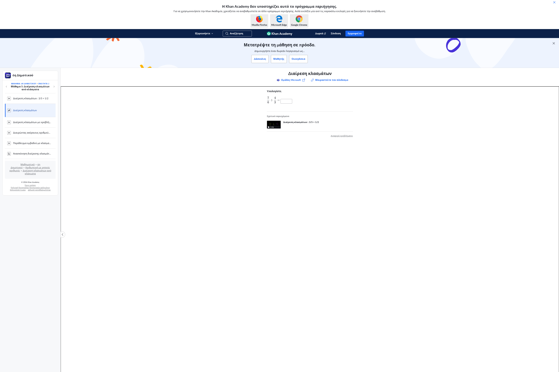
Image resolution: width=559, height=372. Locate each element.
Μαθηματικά (28, 164)
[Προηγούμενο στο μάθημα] (6, 86)
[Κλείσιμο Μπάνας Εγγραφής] (554, 43)
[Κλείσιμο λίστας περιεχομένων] (63, 234)
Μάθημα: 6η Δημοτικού (23, 84)
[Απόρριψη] (554, 2)
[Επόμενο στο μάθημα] (54, 86)
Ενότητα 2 (43, 84)
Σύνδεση (336, 33)
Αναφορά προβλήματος (342, 136)
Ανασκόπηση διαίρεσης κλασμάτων (32, 154)
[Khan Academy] (279, 33)
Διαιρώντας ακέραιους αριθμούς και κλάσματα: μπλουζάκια (32, 133)
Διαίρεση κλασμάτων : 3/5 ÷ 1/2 (30, 98)
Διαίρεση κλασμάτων (25, 110)
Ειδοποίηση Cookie (18, 190)
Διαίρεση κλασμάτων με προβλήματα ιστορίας (32, 122)
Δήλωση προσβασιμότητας (39, 190)
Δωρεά (319, 33)
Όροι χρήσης (30, 185)
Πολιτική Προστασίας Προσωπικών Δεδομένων (30, 188)
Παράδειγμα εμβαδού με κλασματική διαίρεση (32, 143)
